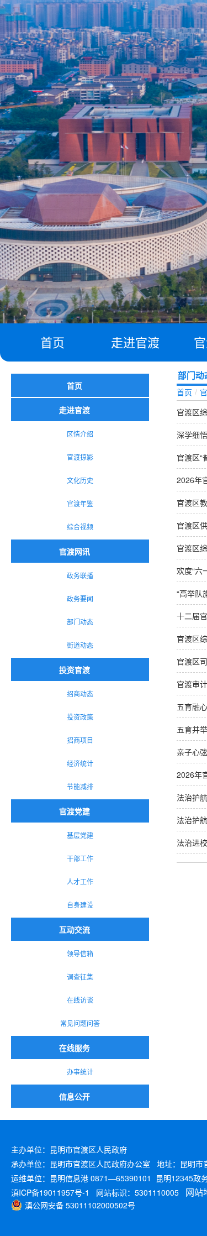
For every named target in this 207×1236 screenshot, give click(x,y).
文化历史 (80, 480)
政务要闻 (80, 598)
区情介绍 (80, 433)
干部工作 (80, 858)
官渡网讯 (74, 551)
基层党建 (80, 835)
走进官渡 (135, 341)
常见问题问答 (80, 1023)
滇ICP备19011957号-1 (50, 1192)
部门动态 (80, 621)
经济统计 (80, 763)
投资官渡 (74, 669)
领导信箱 (80, 953)
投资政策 (80, 716)
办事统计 (80, 1071)
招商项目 (80, 740)
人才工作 (80, 881)
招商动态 (80, 693)
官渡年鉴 (80, 503)
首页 (52, 341)
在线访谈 (80, 999)
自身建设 (80, 904)
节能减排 (80, 786)
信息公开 (74, 1096)
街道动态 (80, 645)
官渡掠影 (80, 457)
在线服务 (74, 1047)
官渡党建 (74, 810)
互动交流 (74, 929)
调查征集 (80, 976)
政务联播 (80, 575)
